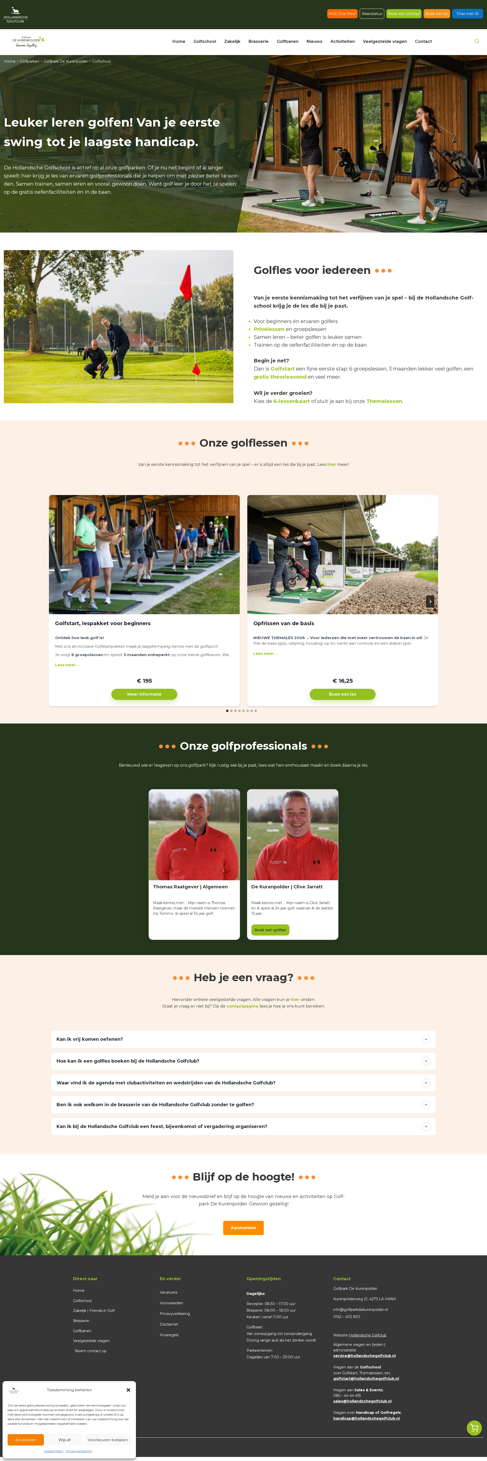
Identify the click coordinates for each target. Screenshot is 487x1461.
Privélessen (269, 329)
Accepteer (25, 1439)
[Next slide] (430, 601)
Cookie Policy (53, 1451)
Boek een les (436, 13)
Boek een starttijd (404, 13)
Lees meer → (67, 665)
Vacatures (168, 1292)
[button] (128, 1390)
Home (9, 61)
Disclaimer (169, 1324)
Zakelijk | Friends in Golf (94, 1310)
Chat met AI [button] (468, 13)
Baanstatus (372, 13)
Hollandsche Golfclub (367, 1335)
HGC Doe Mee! (342, 13)
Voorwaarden (171, 1303)
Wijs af (64, 1439)
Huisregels (169, 1335)
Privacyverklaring (79, 1451)
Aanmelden (243, 1227)
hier (331, 464)
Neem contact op (91, 1351)
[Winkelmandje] (474, 1428)
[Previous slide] (57, 601)
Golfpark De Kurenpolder (66, 61)
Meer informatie (144, 694)
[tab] (227, 711)
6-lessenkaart (291, 401)
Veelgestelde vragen (91, 1341)
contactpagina (242, 1006)
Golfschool (82, 1300)
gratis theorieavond (280, 377)
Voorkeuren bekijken (108, 1439)
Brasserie (81, 1320)
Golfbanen (82, 1331)
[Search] (476, 42)
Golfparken (29, 61)
